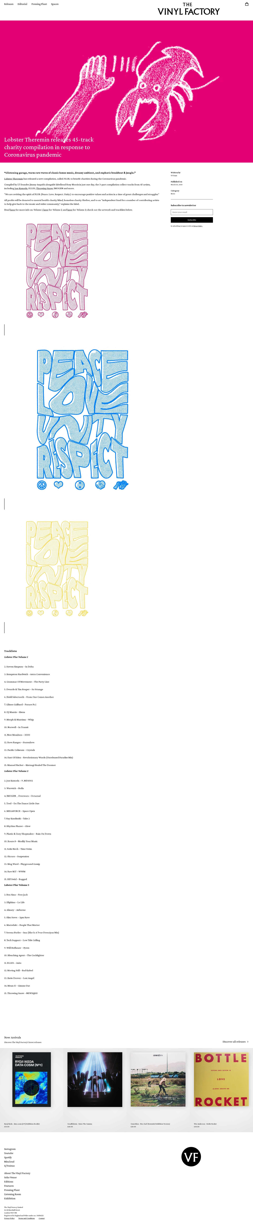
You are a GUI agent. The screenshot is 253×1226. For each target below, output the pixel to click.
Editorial (22, 3)
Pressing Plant (39, 3)
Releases (8, 3)
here (12, 209)
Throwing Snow (44, 188)
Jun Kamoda (21, 188)
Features (9, 1185)
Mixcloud (9, 1161)
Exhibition (9, 1198)
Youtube (8, 1153)
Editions (8, 1181)
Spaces (55, 3)
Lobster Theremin (13, 178)
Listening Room (12, 1194)
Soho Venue (10, 1177)
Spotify (8, 1157)
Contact (42, 1218)
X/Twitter (9, 1165)
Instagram (10, 1148)
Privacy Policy (9, 1218)
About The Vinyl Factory (17, 1173)
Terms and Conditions (26, 1218)
